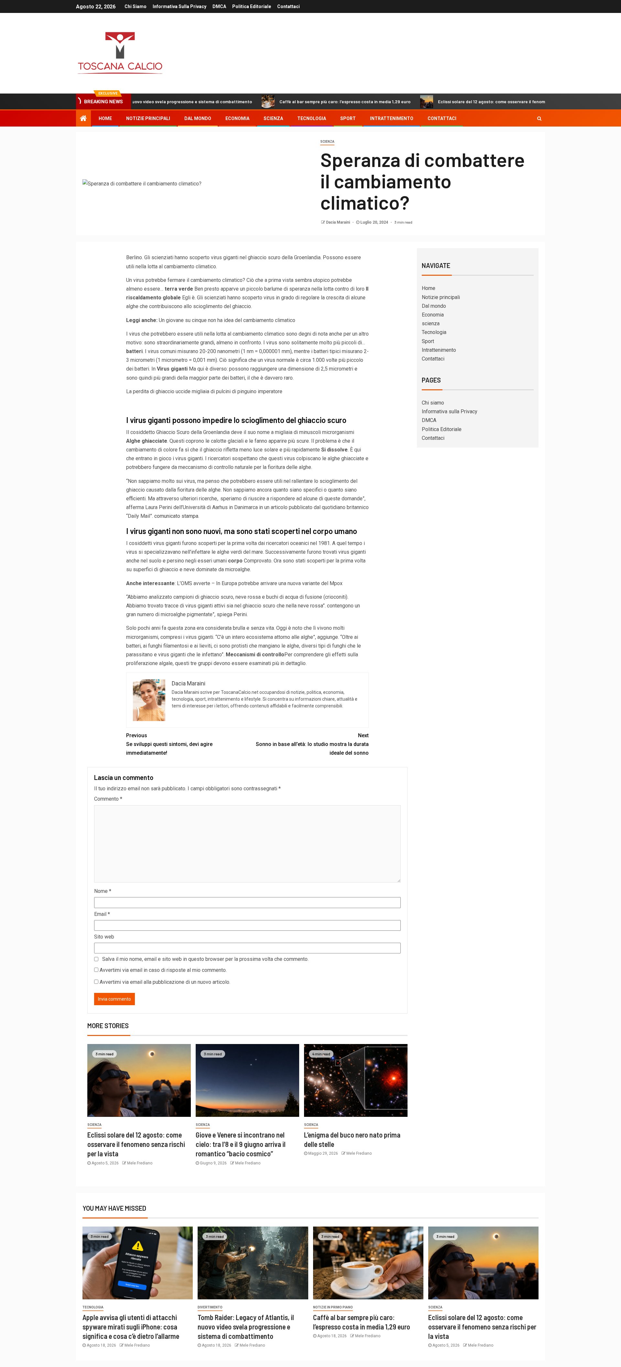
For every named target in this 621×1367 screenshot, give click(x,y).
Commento (108, 799)
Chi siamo (136, 6)
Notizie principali (148, 118)
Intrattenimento (391, 118)
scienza (273, 118)
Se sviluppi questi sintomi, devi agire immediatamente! (169, 744)
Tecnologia (311, 118)
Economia (237, 118)
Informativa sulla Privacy (179, 6)
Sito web (104, 937)
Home (105, 118)
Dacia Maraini (338, 222)
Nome (102, 891)
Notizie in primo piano (333, 1307)
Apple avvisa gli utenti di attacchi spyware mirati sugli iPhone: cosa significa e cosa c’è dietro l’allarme (130, 1326)
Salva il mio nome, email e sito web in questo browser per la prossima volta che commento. (205, 959)
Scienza (327, 141)
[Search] (539, 118)
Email (102, 914)
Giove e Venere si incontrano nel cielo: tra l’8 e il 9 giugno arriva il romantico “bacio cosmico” (241, 1144)
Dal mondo (197, 118)
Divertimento (210, 1307)
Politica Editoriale (251, 6)
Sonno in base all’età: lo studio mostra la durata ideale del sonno (312, 744)
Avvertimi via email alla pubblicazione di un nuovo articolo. (165, 982)
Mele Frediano (139, 1163)
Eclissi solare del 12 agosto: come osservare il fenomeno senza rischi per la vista (473, 101)
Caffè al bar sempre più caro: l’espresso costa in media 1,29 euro (298, 101)
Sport (348, 118)
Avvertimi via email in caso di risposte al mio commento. (163, 970)
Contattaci (288, 6)
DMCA (219, 6)
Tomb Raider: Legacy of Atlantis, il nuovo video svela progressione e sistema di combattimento (246, 1326)
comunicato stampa (176, 516)
